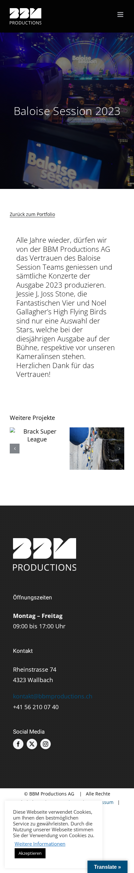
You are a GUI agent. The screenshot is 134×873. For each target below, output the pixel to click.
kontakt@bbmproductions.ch (52, 696)
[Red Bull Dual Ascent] (97, 448)
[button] (15, 448)
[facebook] (18, 744)
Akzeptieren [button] (30, 853)
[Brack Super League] (37, 435)
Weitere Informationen (40, 844)
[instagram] (45, 744)
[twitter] (32, 744)
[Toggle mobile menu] (120, 14)
